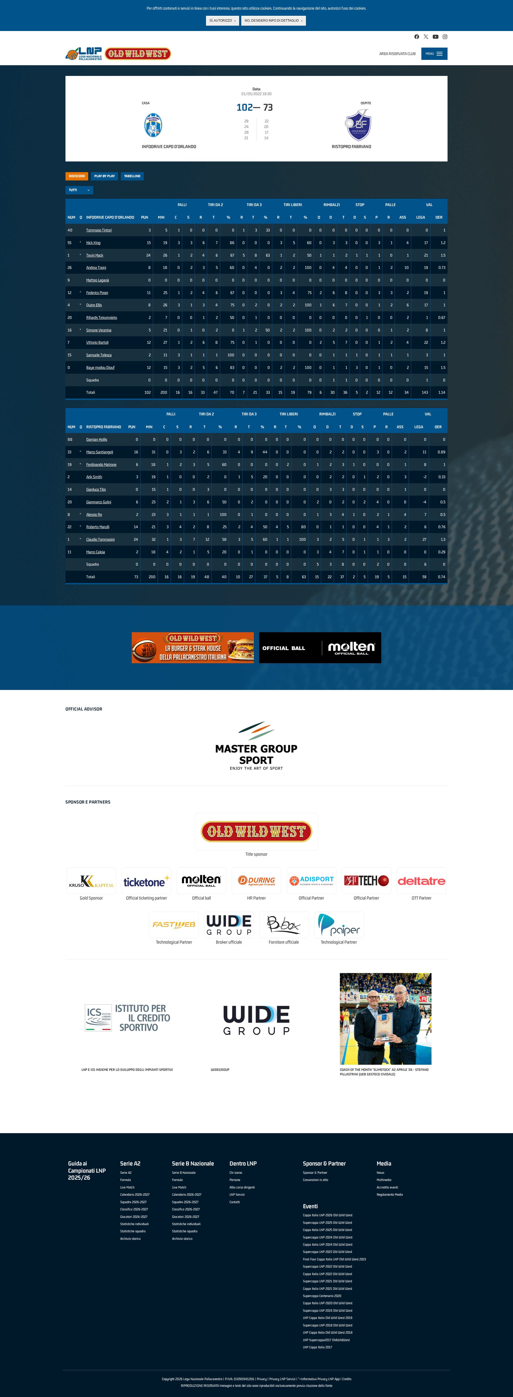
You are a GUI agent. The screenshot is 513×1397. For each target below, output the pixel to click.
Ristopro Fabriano (351, 146)
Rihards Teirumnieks (101, 317)
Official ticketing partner (146, 898)
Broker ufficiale (229, 942)
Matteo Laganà (97, 280)
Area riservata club (397, 53)
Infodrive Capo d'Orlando (169, 146)
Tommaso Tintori (99, 230)
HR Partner (256, 898)
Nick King (93, 242)
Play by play (104, 176)
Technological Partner (174, 942)
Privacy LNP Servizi (282, 1379)
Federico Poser (97, 292)
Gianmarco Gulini (98, 502)
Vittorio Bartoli (97, 342)
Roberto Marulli (97, 526)
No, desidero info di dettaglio (272, 20)
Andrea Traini (96, 267)
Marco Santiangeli (99, 452)
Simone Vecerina (98, 330)
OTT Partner (422, 898)
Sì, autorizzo (220, 20)
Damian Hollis (96, 439)
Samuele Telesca (99, 355)
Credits (346, 1379)
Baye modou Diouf (100, 367)
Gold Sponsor (91, 898)
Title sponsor (256, 854)
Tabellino (132, 176)
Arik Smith (94, 476)
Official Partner (311, 898)
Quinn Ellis (94, 305)
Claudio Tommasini (100, 539)
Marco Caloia (95, 552)
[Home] (118, 53)
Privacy (262, 1379)
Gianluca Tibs (96, 489)
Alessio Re (94, 514)
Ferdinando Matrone (101, 464)
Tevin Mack (94, 255)
